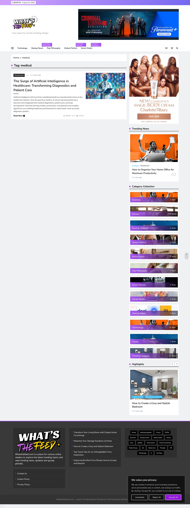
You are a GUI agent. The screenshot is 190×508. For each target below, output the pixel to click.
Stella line (152, 448)
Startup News (38, 47)
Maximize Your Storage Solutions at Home (93, 441)
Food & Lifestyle (139, 397)
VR (171, 448)
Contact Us (22, 473)
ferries (169, 438)
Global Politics (71, 47)
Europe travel (144, 438)
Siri (143, 448)
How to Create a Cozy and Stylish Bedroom (93, 446)
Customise (139, 497)
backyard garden (146, 432)
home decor (151, 443)
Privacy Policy (23, 484)
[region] (156, 489)
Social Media (87, 47)
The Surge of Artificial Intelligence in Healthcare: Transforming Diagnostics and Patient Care (44, 85)
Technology (22, 48)
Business (135, 166)
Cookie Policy (23, 479)
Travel (152, 397)
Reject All (157, 497)
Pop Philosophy (53, 48)
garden (140, 443)
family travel (158, 438)
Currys (158, 432)
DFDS (167, 432)
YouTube (159, 453)
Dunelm (133, 438)
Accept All (173, 497)
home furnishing (165, 443)
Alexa (134, 432)
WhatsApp (142, 453)
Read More (17, 116)
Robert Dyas (133, 448)
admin (68, 116)
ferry (131, 443)
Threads (162, 448)
